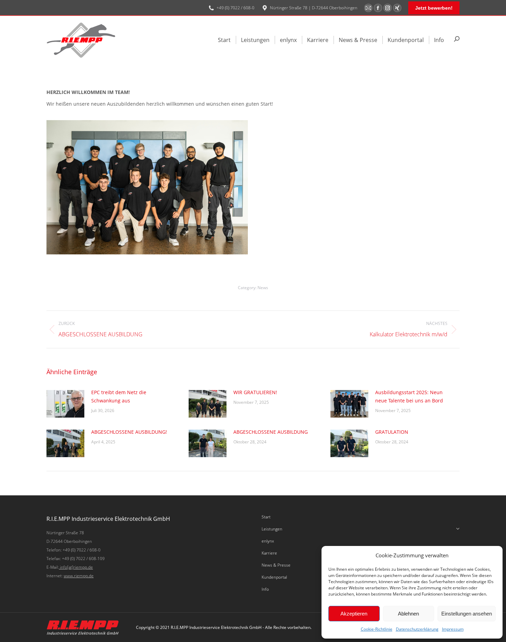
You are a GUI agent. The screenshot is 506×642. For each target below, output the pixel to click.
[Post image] (65, 404)
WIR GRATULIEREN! (255, 392)
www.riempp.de (79, 576)
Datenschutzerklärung (417, 629)
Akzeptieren (353, 614)
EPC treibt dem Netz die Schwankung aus (118, 396)
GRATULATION (391, 432)
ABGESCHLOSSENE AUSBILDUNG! (129, 432)
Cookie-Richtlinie (376, 629)
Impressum (453, 629)
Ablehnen (408, 614)
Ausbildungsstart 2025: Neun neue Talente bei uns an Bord (409, 396)
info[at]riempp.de (76, 567)
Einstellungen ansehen (466, 614)
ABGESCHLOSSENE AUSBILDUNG (270, 432)
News (262, 288)
